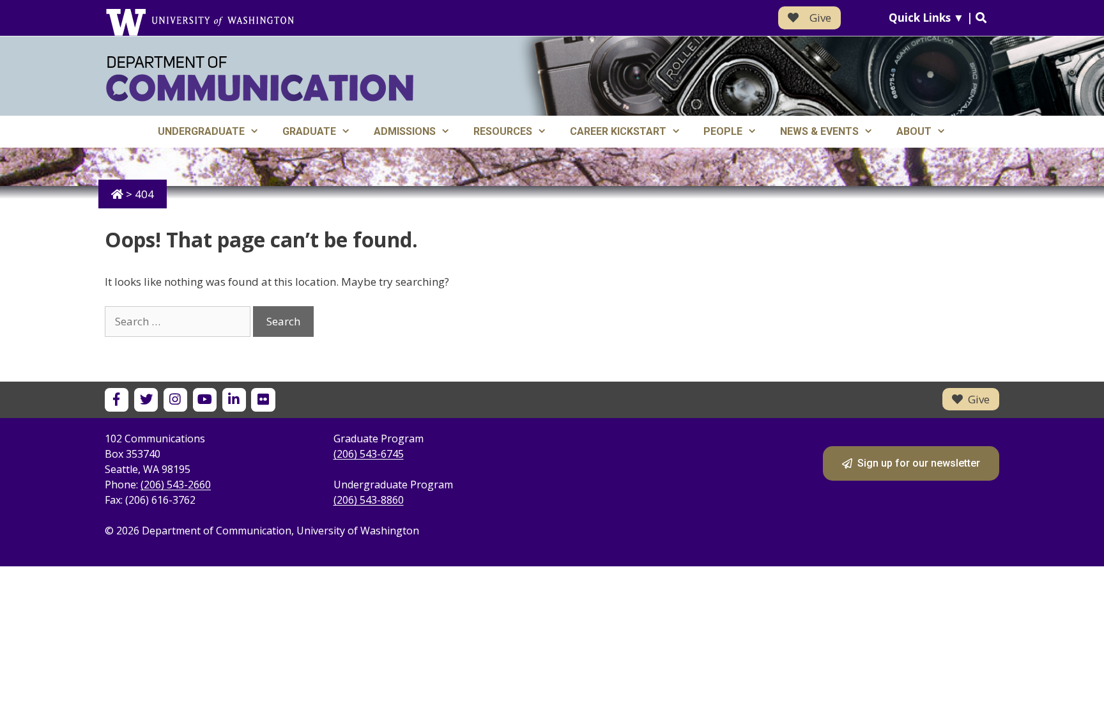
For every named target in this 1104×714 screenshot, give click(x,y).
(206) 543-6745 (369, 454)
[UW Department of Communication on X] (146, 400)
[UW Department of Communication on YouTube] (205, 400)
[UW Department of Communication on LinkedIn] (234, 400)
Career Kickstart (618, 131)
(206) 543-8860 (369, 500)
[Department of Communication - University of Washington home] (260, 79)
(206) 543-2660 (176, 484)
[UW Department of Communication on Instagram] (175, 400)
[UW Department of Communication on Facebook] (116, 400)
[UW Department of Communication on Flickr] (263, 400)
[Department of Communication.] (117, 194)
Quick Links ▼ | (932, 17)
